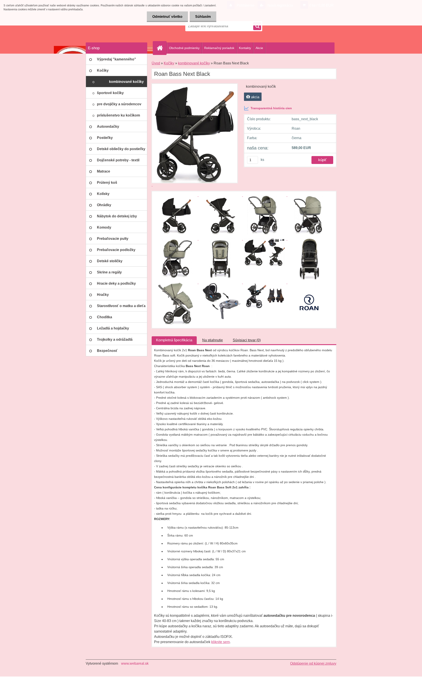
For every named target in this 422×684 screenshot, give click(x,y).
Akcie (259, 48)
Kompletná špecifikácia (174, 340)
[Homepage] (161, 47)
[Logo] (116, 26)
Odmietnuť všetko (167, 16)
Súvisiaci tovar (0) (247, 340)
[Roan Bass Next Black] (176, 195)
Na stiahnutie (212, 340)
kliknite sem (220, 642)
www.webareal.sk (135, 663)
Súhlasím (203, 16)
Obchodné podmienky (184, 48)
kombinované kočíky (194, 63)
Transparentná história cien (271, 108)
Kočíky (169, 63)
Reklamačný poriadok (219, 48)
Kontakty (245, 48)
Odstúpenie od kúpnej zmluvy (313, 663)
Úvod (156, 63)
